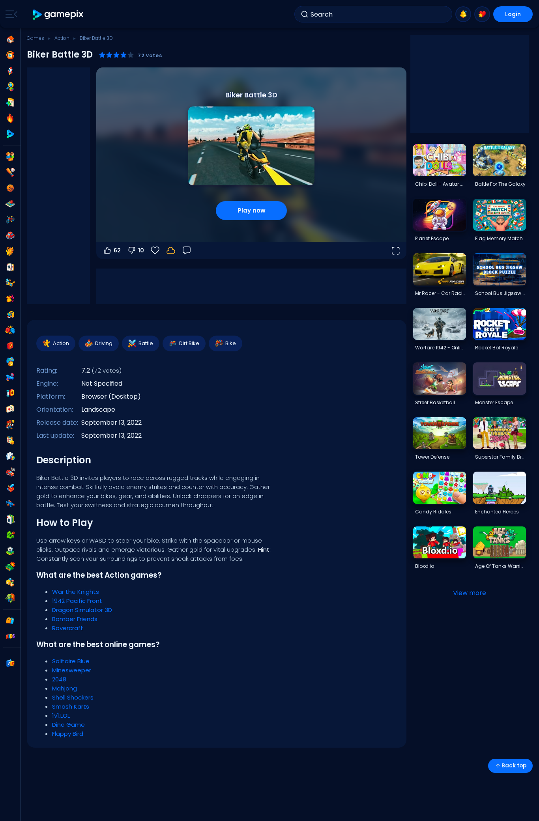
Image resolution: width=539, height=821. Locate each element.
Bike (230, 343)
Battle (145, 343)
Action (61, 38)
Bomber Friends (74, 619)
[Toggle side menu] (10, 14)
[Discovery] (10, 87)
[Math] (10, 440)
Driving (103, 343)
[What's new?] (463, 14)
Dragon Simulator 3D (82, 610)
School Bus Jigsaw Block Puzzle (500, 293)
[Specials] (10, 134)
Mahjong (64, 688)
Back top (514, 765)
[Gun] (10, 377)
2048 (59, 679)
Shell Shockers (73, 697)
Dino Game (68, 724)
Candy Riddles (433, 511)
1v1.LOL (61, 715)
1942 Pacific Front (77, 601)
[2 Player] (10, 156)
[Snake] (10, 535)
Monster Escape (494, 402)
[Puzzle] (10, 456)
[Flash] (10, 346)
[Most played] (10, 71)
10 (141, 250)
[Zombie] (10, 598)
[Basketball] (10, 188)
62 (117, 250)
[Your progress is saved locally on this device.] (171, 250)
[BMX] (10, 220)
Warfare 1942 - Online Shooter (440, 347)
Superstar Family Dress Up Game (500, 456)
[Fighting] (10, 330)
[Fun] (10, 361)
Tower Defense (432, 456)
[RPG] (10, 488)
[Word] (10, 582)
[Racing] (10, 472)
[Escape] (10, 314)
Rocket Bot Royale (496, 347)
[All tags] (10, 621)
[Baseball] (10, 172)
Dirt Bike (189, 343)
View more (469, 592)
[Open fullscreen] (395, 250)
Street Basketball (435, 402)
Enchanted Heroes (497, 511)
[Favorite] (482, 14)
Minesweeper (71, 670)
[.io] (10, 393)
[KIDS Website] (10, 636)
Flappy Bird (67, 734)
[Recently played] (10, 55)
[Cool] (10, 283)
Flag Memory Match (499, 238)
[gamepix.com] (58, 14)
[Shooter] (10, 503)
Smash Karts (70, 706)
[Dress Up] (10, 298)
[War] (10, 567)
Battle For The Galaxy (500, 184)
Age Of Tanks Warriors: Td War (500, 566)
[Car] (10, 235)
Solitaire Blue (71, 661)
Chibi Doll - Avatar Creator (440, 184)
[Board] (10, 204)
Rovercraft (67, 628)
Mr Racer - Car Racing (440, 293)
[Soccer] (10, 551)
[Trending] (10, 118)
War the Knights (75, 592)
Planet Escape (432, 238)
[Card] (10, 267)
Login (513, 14)
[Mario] (10, 425)
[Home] (10, 39)
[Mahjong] (10, 409)
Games (35, 38)
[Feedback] (186, 250)
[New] (10, 102)
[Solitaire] (10, 519)
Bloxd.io (424, 566)
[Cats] (10, 251)
